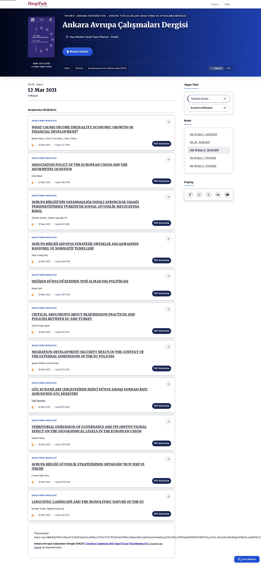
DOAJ (67, 68)
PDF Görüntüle (161, 143)
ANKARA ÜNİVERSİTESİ (91, 16)
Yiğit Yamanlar (38, 400)
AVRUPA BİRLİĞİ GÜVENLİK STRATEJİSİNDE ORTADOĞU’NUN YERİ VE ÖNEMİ (88, 466)
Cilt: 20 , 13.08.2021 (200, 142)
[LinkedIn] (218, 194)
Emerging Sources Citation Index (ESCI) (107, 68)
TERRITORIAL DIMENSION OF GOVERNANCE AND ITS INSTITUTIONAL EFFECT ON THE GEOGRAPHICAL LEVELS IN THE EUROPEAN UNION (89, 429)
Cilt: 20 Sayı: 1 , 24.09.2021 (203, 134)
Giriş (227, 4)
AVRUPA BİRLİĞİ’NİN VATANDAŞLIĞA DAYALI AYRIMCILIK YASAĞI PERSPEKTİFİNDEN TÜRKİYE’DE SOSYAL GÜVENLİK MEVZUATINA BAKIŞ (85, 206)
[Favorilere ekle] (168, 122)
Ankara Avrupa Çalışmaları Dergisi (125, 24)
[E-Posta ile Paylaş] (227, 194)
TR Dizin (79, 68)
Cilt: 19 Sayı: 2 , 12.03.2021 (204, 150)
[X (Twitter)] (208, 194)
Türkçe (214, 4)
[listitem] (208, 98)
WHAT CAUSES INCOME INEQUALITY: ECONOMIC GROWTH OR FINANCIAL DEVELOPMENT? (82, 129)
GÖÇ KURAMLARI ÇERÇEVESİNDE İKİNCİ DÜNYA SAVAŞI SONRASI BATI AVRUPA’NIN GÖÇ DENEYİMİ (89, 392)
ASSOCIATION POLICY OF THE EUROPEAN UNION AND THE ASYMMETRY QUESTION (79, 167)
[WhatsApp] (199, 194)
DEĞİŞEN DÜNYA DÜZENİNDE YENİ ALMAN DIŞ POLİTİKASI (80, 281)
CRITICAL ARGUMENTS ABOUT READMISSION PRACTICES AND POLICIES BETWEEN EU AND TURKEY (83, 317)
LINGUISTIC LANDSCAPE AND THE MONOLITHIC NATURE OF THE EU (88, 502)
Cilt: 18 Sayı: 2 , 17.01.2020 (203, 166)
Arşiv (187, 120)
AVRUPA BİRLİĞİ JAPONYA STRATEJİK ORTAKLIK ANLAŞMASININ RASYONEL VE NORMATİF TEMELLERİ (85, 246)
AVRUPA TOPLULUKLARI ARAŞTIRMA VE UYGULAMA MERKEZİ (148, 16)
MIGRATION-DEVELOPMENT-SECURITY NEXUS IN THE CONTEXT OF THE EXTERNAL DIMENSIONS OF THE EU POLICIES (88, 354)
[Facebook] (190, 194)
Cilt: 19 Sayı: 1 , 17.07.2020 (203, 158)
